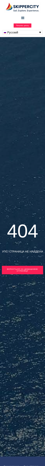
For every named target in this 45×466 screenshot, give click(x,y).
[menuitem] (22, 32)
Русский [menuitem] (12, 32)
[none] (22, 32)
